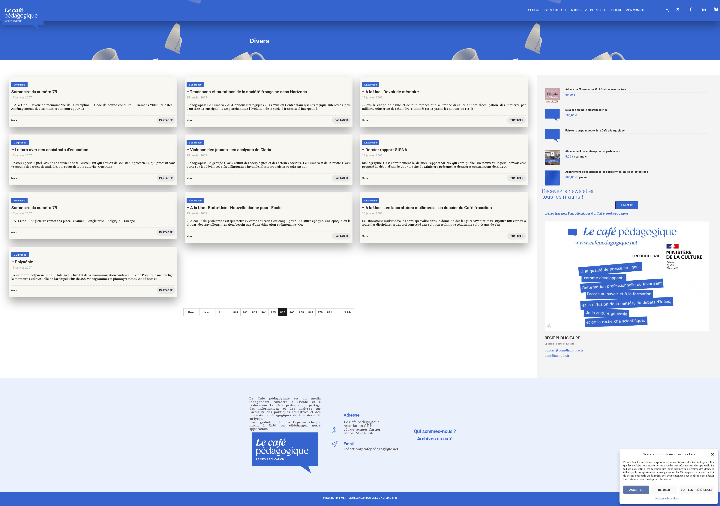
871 (329, 312)
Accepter (636, 490)
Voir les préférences (696, 490)
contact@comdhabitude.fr (564, 350)
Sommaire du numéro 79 (34, 207)
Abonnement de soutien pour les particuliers (592, 151)
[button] (712, 454)
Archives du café (435, 438)
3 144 (348, 312)
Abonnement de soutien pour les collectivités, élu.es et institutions (606, 171)
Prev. (191, 312)
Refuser (664, 490)
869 (310, 312)
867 (292, 312)
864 (263, 312)
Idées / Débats (555, 10)
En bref (575, 10)
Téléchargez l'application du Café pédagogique (586, 213)
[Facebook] (691, 9)
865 (273, 312)
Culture (616, 10)
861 (235, 312)
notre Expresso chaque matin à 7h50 (285, 423)
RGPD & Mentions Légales (347, 497)
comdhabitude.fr (557, 355)
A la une (533, 10)
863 (254, 312)
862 (245, 312)
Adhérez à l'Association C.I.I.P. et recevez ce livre (595, 89)
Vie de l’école (595, 10)
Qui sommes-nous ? (435, 431)
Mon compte (635, 10)
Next (207, 312)
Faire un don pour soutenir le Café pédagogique (595, 130)
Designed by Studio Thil (381, 497)
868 (301, 312)
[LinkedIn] (704, 9)
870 (320, 312)
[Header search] (667, 9)
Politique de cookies (667, 498)
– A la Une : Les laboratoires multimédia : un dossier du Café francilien (427, 207)
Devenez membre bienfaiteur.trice (586, 110)
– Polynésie (22, 262)
